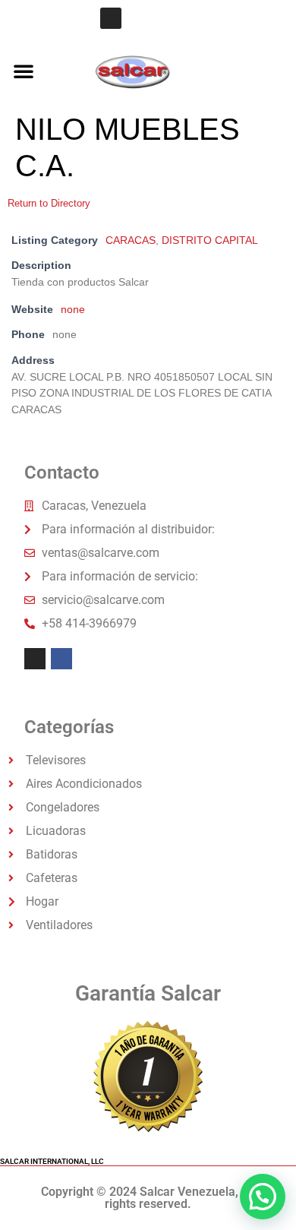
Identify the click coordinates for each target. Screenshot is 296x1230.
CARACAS (130, 240)
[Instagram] (110, 18)
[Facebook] (61, 658)
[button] (23, 71)
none (73, 309)
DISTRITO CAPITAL (210, 240)
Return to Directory (49, 203)
